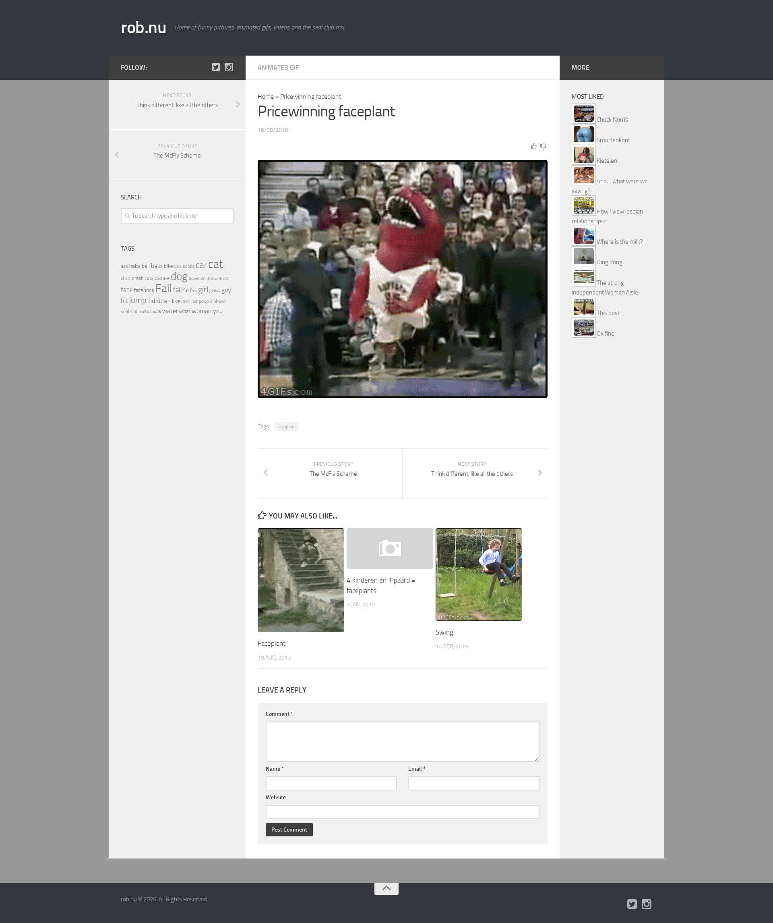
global (214, 290)
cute (149, 278)
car (201, 265)
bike (168, 266)
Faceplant (271, 643)
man (185, 301)
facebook (144, 290)
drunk (216, 278)
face (127, 290)
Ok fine (605, 333)
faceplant (286, 426)
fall (177, 290)
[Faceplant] (301, 580)
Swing (444, 632)
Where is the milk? (620, 241)
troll (142, 311)
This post (608, 313)
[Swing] (479, 574)
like (176, 301)
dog (179, 276)
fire (193, 290)
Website (276, 797)
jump (137, 300)
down (194, 278)
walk (157, 311)
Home (266, 96)
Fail (163, 288)
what (184, 311)
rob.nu (143, 27)
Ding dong (609, 262)
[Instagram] (229, 67)
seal (125, 311)
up (149, 311)
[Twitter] (216, 67)
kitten (163, 301)
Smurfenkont (613, 140)
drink (205, 278)
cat (215, 264)
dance (162, 278)
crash (138, 278)
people (205, 301)
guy (226, 290)
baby (135, 266)
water (170, 311)
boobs (188, 266)
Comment (279, 714)
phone (219, 301)
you (218, 311)
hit (124, 301)
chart (126, 278)
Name (275, 768)
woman (202, 311)
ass (124, 266)
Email (417, 768)
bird (178, 266)
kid (151, 301)
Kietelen (607, 160)
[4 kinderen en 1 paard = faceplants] (390, 548)
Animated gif (278, 67)
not (194, 301)
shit (133, 311)
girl (203, 289)
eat (226, 278)
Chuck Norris (612, 119)
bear (157, 266)
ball (146, 266)
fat (186, 290)
